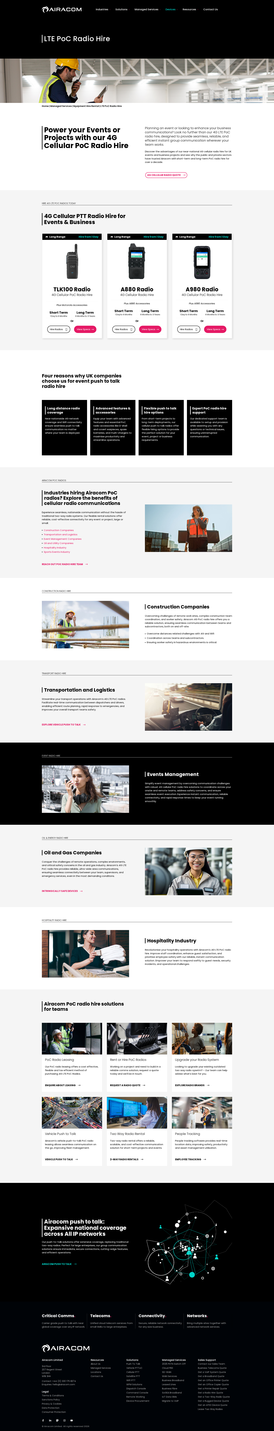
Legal (45, 1391)
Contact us (97, 1376)
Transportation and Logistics (60, 534)
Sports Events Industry (57, 552)
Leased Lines (169, 1384)
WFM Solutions (134, 1384)
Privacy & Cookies (52, 1403)
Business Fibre (169, 1388)
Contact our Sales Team (211, 1363)
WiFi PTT (130, 1380)
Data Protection (50, 1407)
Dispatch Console (136, 1388)
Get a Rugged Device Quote (213, 1401)
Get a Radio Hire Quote (210, 1392)
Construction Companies (59, 530)
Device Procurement (137, 1401)
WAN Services (169, 1376)
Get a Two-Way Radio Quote (214, 1396)
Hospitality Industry (55, 547)
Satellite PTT (133, 1376)
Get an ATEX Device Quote (213, 1405)
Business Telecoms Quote (212, 1368)
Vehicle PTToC (134, 1368)
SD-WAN (166, 1372)
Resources (97, 1360)
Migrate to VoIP (170, 1401)
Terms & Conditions (53, 1395)
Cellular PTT (132, 1372)
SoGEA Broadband (172, 1392)
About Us (96, 1363)
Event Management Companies (62, 539)
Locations (96, 1372)
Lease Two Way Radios (210, 1409)
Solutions (132, 1360)
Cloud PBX (167, 1368)
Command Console (137, 1392)
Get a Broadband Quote (211, 1376)
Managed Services (61, 106)
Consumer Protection (54, 1412)
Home (45, 106)
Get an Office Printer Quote (213, 1380)
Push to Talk (133, 1363)
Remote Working (135, 1396)
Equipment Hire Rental (86, 106)
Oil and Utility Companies (58, 543)
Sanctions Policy (51, 1399)
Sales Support (207, 1360)
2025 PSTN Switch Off (174, 1363)
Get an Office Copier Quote (213, 1384)
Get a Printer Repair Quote (212, 1388)
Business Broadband (173, 1380)
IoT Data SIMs (169, 1396)
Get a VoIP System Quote (212, 1372)
